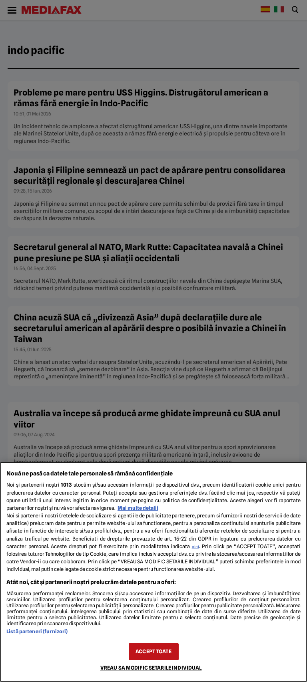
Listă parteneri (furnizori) (37, 631)
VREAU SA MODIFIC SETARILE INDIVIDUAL (151, 668)
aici (195, 546)
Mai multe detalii (138, 508)
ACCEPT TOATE (153, 651)
